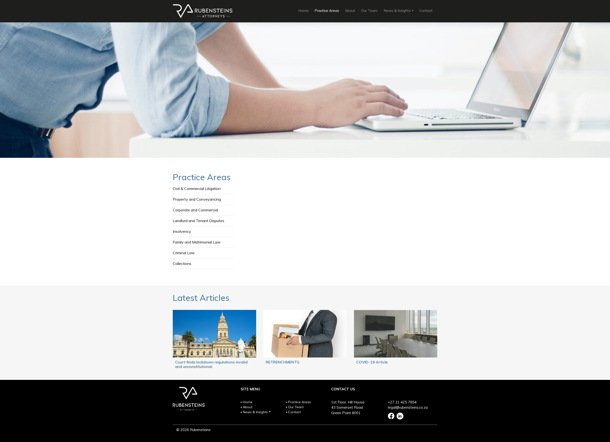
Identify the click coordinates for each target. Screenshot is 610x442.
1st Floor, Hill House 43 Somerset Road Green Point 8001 (348, 407)
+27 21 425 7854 (402, 402)
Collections (182, 263)
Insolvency (182, 231)
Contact (425, 10)
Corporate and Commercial (195, 210)
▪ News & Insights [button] (254, 412)
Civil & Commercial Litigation (197, 188)
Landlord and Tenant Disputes (198, 220)
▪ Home (246, 402)
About (350, 10)
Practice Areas (327, 10)
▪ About (246, 407)
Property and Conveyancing (197, 199)
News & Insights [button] (397, 10)
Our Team (369, 10)
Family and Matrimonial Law (196, 242)
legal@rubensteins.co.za (408, 407)
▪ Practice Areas (298, 402)
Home (303, 10)
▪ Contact (293, 412)
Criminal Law (184, 252)
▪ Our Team (295, 407)
